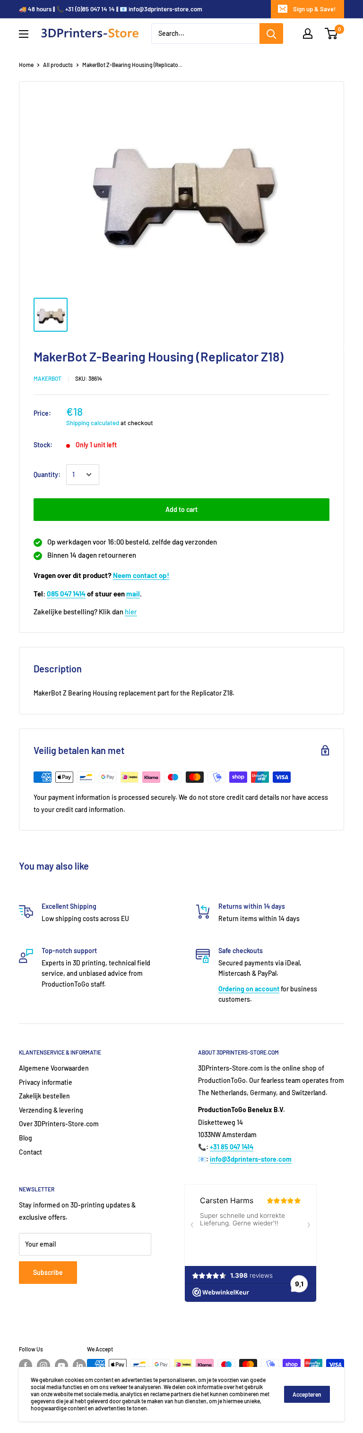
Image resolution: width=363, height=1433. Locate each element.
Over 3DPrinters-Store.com (59, 1124)
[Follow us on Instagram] (43, 1365)
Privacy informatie (45, 1082)
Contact (30, 1152)
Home (26, 64)
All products (58, 64)
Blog (25, 1138)
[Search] (271, 33)
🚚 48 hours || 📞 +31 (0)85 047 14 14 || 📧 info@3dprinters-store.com (110, 9)
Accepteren (307, 1394)
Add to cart (181, 509)
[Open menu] (23, 34)
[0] (331, 33)
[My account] (307, 33)
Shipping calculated (92, 423)
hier (131, 611)
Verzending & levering (51, 1110)
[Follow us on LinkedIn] (79, 1365)
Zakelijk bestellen (44, 1096)
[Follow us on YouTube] (61, 1365)
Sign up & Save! (314, 9)
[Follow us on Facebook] (25, 1365)
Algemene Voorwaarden (54, 1068)
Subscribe (48, 1272)
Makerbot (47, 378)
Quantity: (47, 474)
